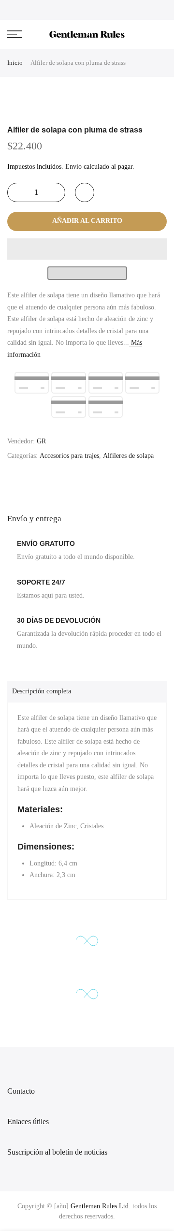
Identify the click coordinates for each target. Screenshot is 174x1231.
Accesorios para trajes (69, 455)
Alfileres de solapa (128, 455)
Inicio (15, 62)
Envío (73, 166)
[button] (87, 249)
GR (41, 441)
